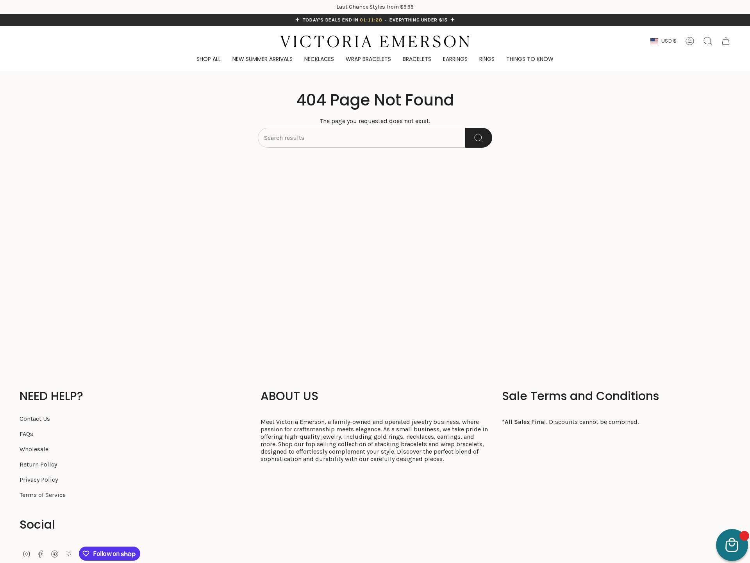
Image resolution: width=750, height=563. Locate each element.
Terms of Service (43, 495)
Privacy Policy (39, 479)
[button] (529, 59)
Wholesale (34, 449)
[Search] (478, 138)
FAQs (26, 434)
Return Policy (38, 464)
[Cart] (726, 41)
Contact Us (35, 418)
